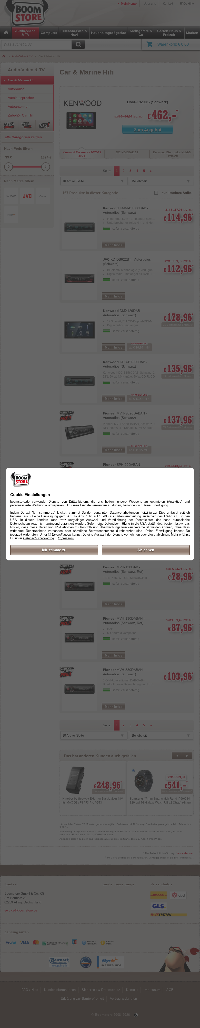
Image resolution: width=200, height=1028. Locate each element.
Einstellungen (61, 534)
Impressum (66, 538)
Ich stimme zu (54, 550)
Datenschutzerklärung (38, 538)
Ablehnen (145, 550)
